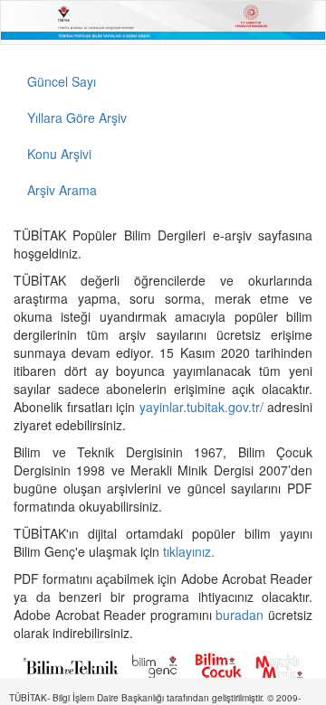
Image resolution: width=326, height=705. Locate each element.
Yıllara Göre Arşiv (77, 117)
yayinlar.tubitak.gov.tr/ (201, 407)
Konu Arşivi (59, 154)
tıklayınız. (190, 551)
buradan (242, 615)
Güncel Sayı (61, 81)
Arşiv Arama (62, 190)
